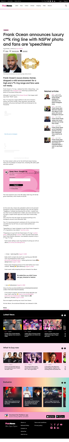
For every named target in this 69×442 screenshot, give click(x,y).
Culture (26, 5)
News (21, 5)
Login (60, 1)
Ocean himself (24, 95)
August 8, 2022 (20, 297)
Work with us (18, 1)
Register (66, 1)
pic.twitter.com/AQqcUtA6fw (13, 260)
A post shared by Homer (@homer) (21, 158)
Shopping (38, 5)
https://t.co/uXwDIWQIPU (26, 294)
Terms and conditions (40, 422)
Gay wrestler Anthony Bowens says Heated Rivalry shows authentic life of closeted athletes (32, 403)
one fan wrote (25, 230)
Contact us (24, 428)
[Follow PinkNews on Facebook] (55, 425)
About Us (3, 1)
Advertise (10, 1)
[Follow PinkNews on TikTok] (57, 425)
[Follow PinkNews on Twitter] (51, 425)
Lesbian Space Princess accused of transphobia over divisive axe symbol (32, 335)
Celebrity (6, 30)
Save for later (15, 51)
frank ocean (6, 309)
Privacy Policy (14, 188)
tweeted (19, 234)
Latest (16, 5)
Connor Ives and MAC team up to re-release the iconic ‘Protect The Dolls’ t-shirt (12, 368)
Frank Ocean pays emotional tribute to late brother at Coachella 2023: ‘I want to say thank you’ (58, 144)
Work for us (24, 434)
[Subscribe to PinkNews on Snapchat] (54, 428)
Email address (14, 177)
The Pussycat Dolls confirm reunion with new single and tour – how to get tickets (31, 368)
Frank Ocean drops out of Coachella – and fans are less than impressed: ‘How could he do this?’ (57, 131)
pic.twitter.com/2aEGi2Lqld (12, 296)
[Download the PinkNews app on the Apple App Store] (50, 416)
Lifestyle (32, 5)
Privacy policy (38, 425)
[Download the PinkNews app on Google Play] (60, 416)
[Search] (66, 5)
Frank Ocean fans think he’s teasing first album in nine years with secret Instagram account (57, 111)
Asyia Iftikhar (19, 48)
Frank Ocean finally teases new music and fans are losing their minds (57, 121)
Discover (50, 5)
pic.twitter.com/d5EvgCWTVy (16, 242)
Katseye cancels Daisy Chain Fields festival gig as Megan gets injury (52, 335)
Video (44, 5)
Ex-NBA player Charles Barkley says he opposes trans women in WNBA (12, 335)
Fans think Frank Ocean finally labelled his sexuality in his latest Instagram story (57, 100)
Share (6, 51)
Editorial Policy (25, 425)
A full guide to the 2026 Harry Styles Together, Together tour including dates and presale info (53, 368)
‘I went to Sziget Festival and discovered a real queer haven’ (52, 401)
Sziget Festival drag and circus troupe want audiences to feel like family (12, 402)
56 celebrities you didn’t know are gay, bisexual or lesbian (27, 276)
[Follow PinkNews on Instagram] (51, 428)
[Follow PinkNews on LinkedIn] (55, 1)
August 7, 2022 (23, 254)
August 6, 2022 (30, 266)
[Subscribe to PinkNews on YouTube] (61, 425)
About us (23, 422)
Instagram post (17, 90)
